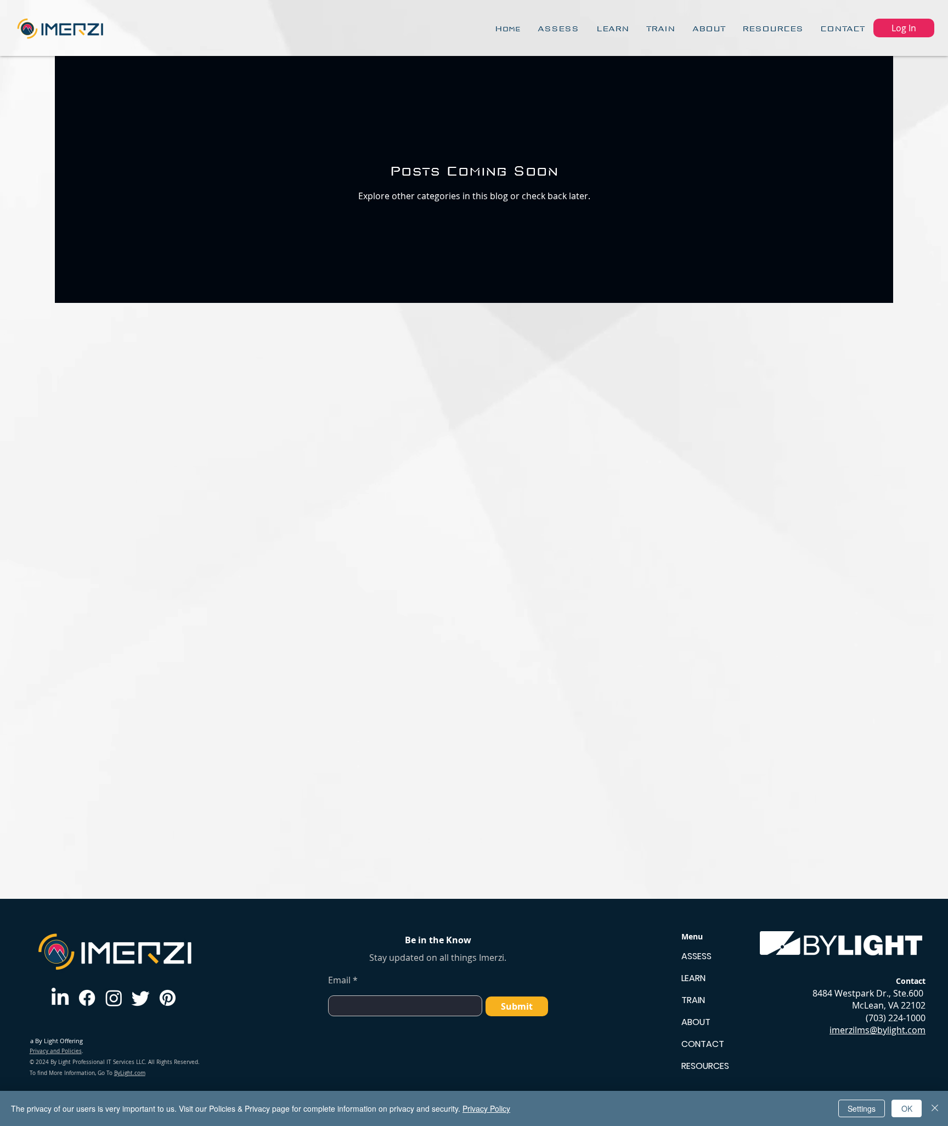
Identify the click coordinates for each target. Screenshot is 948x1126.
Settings (862, 1108)
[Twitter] (140, 998)
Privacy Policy (486, 1108)
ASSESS (696, 956)
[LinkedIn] (60, 998)
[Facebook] (87, 998)
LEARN (693, 978)
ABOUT (695, 1022)
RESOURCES (705, 1066)
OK (906, 1108)
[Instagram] (114, 998)
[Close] (934, 1108)
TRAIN (693, 1000)
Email (339, 980)
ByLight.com (129, 1073)
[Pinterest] (167, 998)
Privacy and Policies (56, 1051)
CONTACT (702, 1044)
